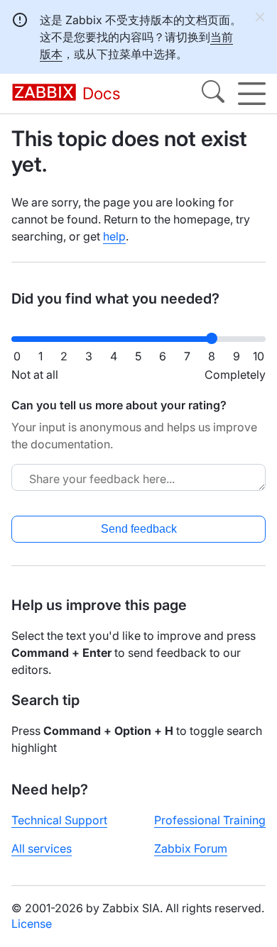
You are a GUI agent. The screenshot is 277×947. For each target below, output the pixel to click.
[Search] (213, 93)
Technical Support (59, 820)
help (114, 236)
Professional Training (210, 820)
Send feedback (139, 529)
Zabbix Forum (190, 848)
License (31, 923)
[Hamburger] (252, 93)
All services (41, 848)
